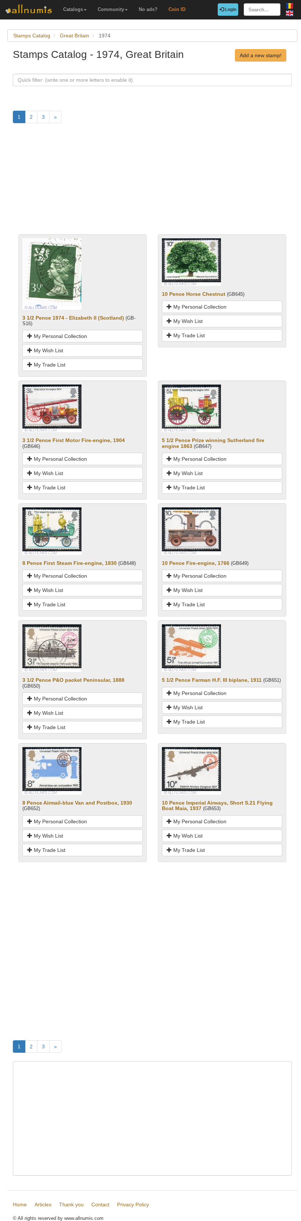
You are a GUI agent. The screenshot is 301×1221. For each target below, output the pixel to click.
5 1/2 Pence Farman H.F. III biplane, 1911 (212, 680)
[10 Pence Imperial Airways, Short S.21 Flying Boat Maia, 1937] (191, 770)
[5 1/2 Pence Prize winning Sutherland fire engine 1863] (191, 408)
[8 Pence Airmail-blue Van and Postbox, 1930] (51, 770)
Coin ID (176, 9)
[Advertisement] (152, 183)
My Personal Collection (59, 336)
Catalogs (73, 9)
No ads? (148, 9)
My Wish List (47, 350)
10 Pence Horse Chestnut (193, 294)
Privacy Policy (133, 1204)
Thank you (71, 1204)
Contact (100, 1204)
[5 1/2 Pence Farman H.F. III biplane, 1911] (191, 648)
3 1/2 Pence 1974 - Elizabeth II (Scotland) (73, 318)
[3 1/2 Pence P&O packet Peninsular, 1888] (51, 648)
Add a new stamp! (261, 55)
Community (111, 9)
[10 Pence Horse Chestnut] (191, 261)
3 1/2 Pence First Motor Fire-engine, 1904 (73, 440)
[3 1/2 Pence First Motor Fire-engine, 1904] (51, 408)
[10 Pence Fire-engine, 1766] (191, 531)
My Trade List (48, 365)
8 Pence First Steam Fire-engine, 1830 (69, 563)
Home (20, 1204)
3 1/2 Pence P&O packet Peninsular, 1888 (73, 680)
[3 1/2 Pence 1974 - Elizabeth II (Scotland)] (51, 273)
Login (230, 9)
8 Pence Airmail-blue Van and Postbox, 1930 (77, 803)
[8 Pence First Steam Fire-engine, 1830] (51, 531)
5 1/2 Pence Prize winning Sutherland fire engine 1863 (213, 443)
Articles (43, 1204)
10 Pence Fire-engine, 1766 (195, 563)
